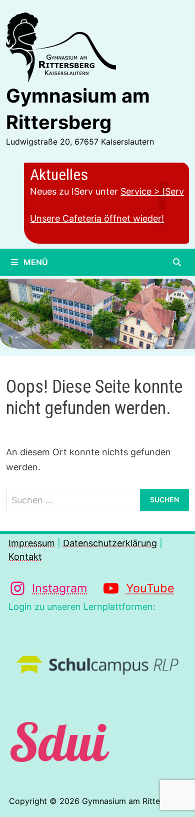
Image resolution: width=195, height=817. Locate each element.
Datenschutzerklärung (110, 543)
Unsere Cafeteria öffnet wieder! (97, 218)
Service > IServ (152, 191)
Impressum (31, 543)
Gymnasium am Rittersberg (133, 801)
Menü (35, 262)
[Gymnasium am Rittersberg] (97, 315)
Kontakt (25, 556)
